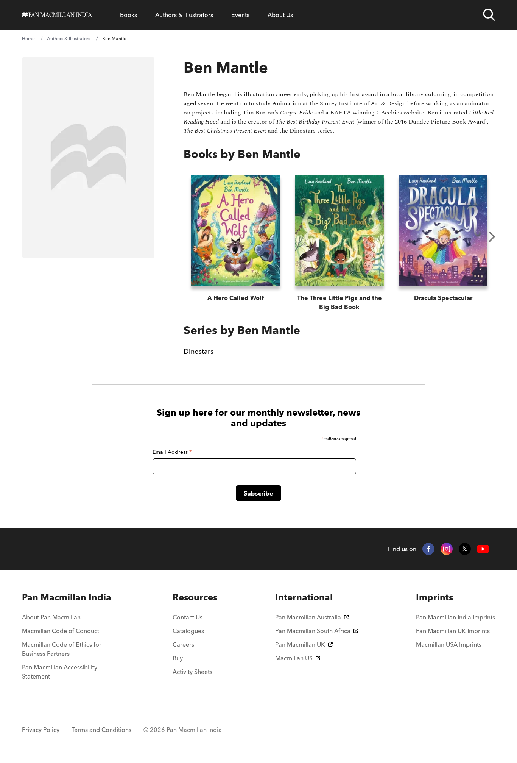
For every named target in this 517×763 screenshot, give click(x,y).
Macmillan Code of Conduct (60, 631)
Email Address (172, 452)
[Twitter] (465, 549)
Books (128, 15)
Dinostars (198, 351)
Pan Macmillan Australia (308, 617)
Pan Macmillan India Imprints (455, 617)
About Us (280, 15)
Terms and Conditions (101, 729)
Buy (178, 658)
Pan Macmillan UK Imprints (453, 631)
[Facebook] (428, 549)
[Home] (57, 14)
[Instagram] (447, 549)
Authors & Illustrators (184, 15)
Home (28, 38)
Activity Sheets (192, 671)
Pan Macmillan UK (300, 644)
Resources (195, 597)
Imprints (434, 597)
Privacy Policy (40, 729)
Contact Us (187, 617)
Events (240, 15)
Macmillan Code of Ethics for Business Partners (61, 649)
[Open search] (489, 15)
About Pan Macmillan (51, 617)
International (304, 597)
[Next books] (492, 236)
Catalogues (188, 631)
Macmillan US (294, 658)
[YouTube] (483, 549)
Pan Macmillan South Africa (312, 631)
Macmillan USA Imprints (448, 644)
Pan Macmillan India (66, 597)
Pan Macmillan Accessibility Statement (59, 671)
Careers (183, 644)
